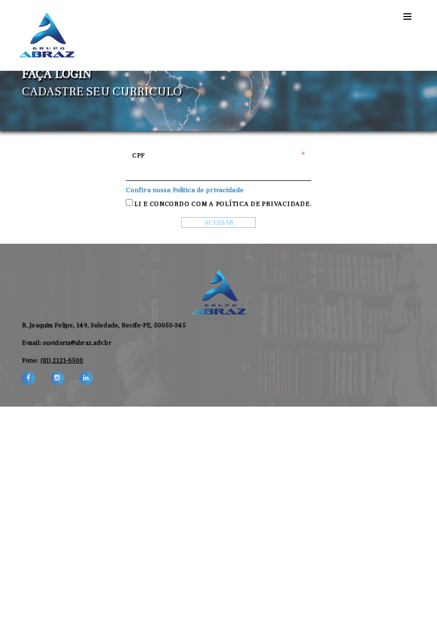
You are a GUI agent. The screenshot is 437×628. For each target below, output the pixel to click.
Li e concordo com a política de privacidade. (222, 204)
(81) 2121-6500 (62, 360)
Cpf (138, 155)
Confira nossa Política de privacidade (185, 189)
